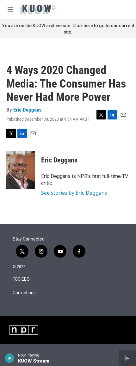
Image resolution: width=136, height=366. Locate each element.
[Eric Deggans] (20, 170)
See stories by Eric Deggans (74, 192)
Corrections (24, 292)
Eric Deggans (27, 110)
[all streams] (127, 358)
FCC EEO (21, 279)
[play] (10, 358)
